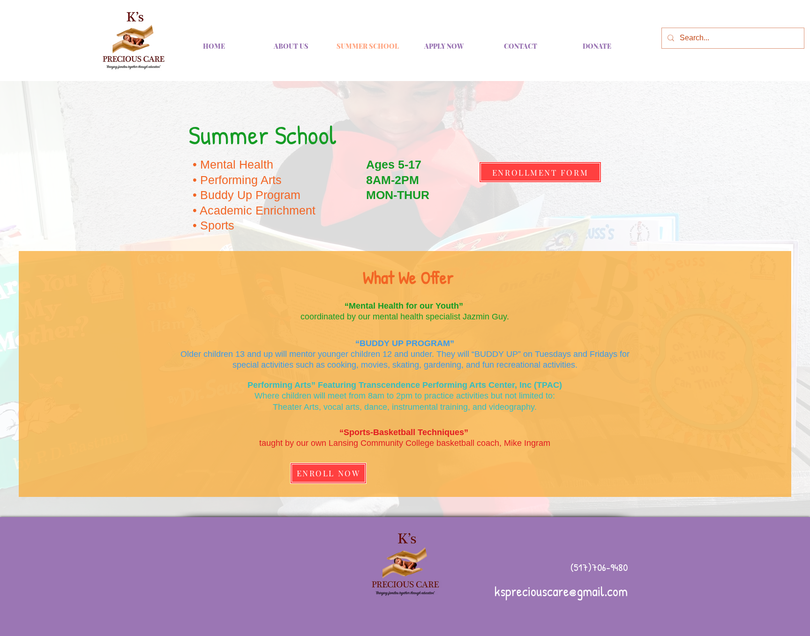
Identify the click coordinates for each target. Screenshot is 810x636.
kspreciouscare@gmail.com (561, 591)
